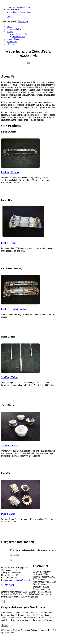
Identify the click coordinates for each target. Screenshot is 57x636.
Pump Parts (12, 41)
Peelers (10, 31)
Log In (10, 17)
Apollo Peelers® (19, 34)
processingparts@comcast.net (19, 12)
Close (4, 625)
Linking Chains (13, 39)
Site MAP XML (8, 585)
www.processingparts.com (18, 7)
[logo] (23, 21)
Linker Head (8, 242)
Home (9, 26)
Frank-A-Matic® (14, 29)
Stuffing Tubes (9, 377)
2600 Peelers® (18, 36)
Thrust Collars (9, 445)
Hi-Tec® (10, 44)
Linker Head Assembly (14, 309)
